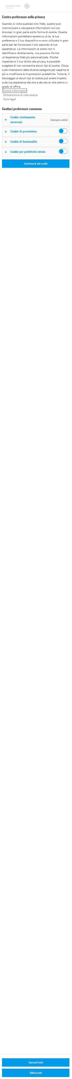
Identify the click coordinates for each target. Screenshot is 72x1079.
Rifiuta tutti (36, 1072)
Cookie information (15, 90)
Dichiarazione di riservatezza (20, 95)
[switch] (63, 130)
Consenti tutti (36, 1062)
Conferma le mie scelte (36, 163)
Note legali (9, 99)
